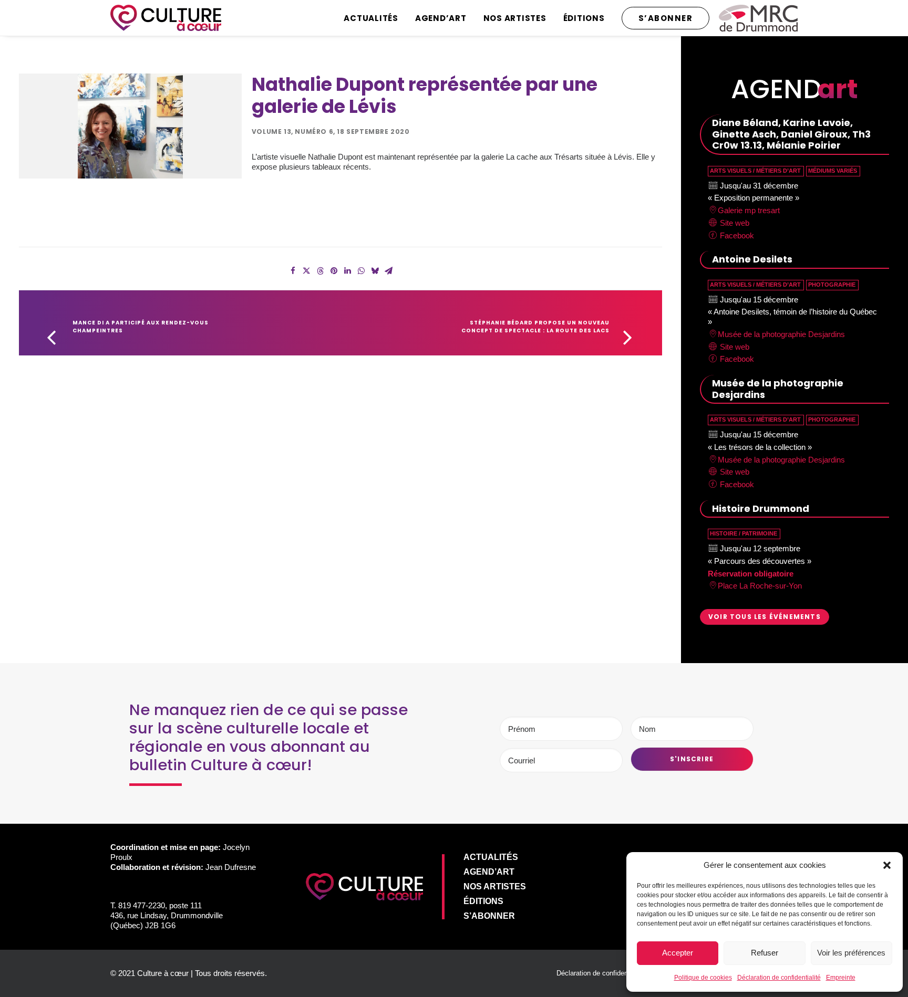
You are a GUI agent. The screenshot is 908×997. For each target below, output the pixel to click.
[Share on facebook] (292, 271)
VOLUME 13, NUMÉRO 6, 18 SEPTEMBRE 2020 (331, 131)
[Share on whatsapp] (361, 271)
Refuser (764, 952)
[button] (887, 865)
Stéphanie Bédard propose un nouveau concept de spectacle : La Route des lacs (536, 326)
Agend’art (441, 18)
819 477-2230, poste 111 (160, 905)
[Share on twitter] (306, 271)
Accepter (677, 952)
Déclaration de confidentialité (779, 977)
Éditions (584, 18)
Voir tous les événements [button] (764, 616)
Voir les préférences (851, 952)
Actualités (371, 18)
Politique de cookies (703, 977)
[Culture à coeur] (165, 18)
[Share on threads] (320, 271)
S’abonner (489, 915)
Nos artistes (514, 18)
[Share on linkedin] (347, 271)
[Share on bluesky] (374, 271)
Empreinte (840, 977)
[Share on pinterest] (333, 271)
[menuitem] (375, 18)
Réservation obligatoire (750, 573)
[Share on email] (388, 271)
